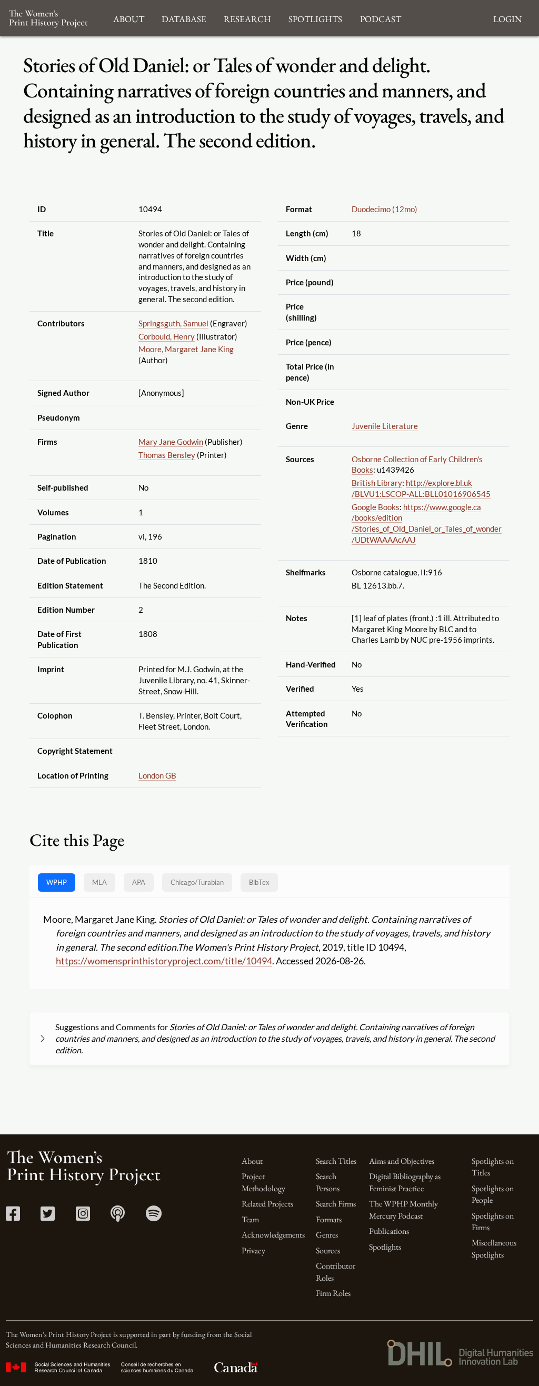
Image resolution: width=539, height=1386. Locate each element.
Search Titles (336, 1160)
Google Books (376, 507)
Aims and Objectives (401, 1160)
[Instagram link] (83, 1216)
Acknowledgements (273, 1234)
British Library (377, 482)
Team (250, 1219)
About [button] (128, 17)
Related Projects (267, 1203)
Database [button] (184, 17)
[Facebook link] (13, 1216)
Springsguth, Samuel (173, 323)
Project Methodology (263, 1182)
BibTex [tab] (259, 882)
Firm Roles (333, 1293)
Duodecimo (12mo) (384, 209)
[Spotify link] (154, 1216)
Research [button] (247, 17)
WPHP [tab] (56, 882)
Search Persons (328, 1182)
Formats (329, 1219)
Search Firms (336, 1203)
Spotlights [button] (315, 17)
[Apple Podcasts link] (118, 1216)
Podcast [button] (380, 17)
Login (507, 17)
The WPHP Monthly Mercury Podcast (403, 1209)
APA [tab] (138, 882)
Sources (328, 1250)
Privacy (253, 1250)
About (252, 1160)
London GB (157, 775)
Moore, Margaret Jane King (186, 349)
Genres (327, 1234)
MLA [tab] (99, 882)
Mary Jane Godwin (170, 441)
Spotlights (385, 1246)
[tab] (197, 882)
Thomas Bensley (166, 455)
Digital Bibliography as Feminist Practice (405, 1182)
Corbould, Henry (166, 336)
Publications (389, 1231)
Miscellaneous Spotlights (494, 1248)
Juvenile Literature (385, 426)
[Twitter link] (48, 1216)
